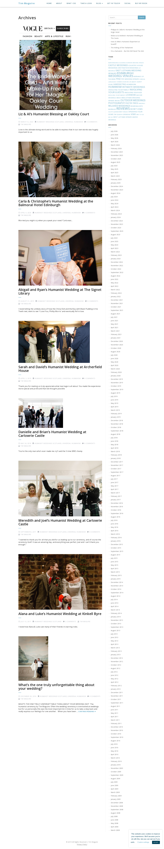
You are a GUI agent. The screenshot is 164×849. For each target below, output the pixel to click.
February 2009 (116, 796)
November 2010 (117, 730)
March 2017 (115, 493)
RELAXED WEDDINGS (119, 105)
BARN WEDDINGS (113, 63)
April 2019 (114, 407)
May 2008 (114, 823)
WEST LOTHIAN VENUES (122, 117)
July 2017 (114, 479)
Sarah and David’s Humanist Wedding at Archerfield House (60, 369)
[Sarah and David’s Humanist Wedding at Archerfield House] (60, 342)
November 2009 (117, 768)
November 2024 (117, 190)
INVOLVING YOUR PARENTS (116, 95)
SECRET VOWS (136, 109)
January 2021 (116, 338)
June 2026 (114, 135)
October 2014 (116, 589)
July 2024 (114, 197)
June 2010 (114, 747)
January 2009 (116, 799)
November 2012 (117, 661)
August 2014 (115, 596)
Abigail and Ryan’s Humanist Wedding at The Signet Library (59, 291)
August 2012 (115, 668)
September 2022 (117, 272)
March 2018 (115, 451)
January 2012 (116, 689)
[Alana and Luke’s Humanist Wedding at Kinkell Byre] (60, 582)
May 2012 (114, 679)
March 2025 (115, 176)
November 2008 (117, 806)
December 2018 (117, 420)
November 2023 (117, 224)
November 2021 (117, 303)
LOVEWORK (131, 95)
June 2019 (114, 400)
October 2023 (116, 228)
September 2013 (117, 627)
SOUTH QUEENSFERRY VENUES (118, 112)
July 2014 (114, 599)
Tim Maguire (26, 3)
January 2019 (116, 417)
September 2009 (117, 775)
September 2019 (117, 389)
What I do (71, 3)
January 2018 (116, 458)
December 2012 (117, 658)
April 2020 (114, 365)
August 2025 (115, 162)
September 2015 (117, 551)
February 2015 (116, 575)
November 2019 (117, 383)
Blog (99, 3)
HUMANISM (115, 86)
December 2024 (117, 186)
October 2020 (116, 348)
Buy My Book (141, 3)
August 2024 (115, 193)
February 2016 (116, 537)
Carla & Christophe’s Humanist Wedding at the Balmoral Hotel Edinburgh (55, 203)
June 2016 (114, 524)
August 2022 (115, 276)
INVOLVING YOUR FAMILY (118, 90)
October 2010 (116, 734)
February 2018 (116, 455)
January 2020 (116, 376)
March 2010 (115, 758)
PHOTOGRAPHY (116, 103)
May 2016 (114, 527)
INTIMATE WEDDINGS (133, 86)
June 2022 (114, 279)
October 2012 (116, 665)
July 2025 (114, 166)
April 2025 (114, 172)
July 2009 (114, 782)
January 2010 (116, 765)
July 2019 (114, 396)
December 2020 (117, 341)
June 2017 (114, 482)
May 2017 (114, 486)
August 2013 (115, 630)
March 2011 (115, 720)
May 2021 (114, 324)
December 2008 (117, 803)
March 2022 (115, 290)
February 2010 (116, 761)
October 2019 (116, 386)
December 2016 (117, 503)
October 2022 (116, 269)
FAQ (118, 78)
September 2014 (117, 593)
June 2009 (114, 785)
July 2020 (114, 355)
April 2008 (114, 827)
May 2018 (114, 444)
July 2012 (114, 672)
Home (49, 3)
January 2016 (116, 541)
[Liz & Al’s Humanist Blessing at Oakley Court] (60, 67)
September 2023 (117, 231)
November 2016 (117, 506)
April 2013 (114, 644)
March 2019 (115, 410)
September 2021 (117, 310)
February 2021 (116, 334)
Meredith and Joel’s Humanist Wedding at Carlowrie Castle (60, 522)
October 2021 (116, 307)
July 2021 (114, 317)
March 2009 (115, 792)
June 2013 (114, 637)
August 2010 (115, 741)
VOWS (133, 114)
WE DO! (110, 117)
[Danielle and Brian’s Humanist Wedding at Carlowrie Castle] (60, 413)
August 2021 (115, 314)
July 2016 (114, 520)
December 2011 (117, 692)
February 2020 (116, 372)
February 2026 (116, 148)
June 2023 (114, 241)
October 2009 (116, 772)
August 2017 (115, 475)
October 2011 (116, 699)
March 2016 (115, 534)
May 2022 (114, 283)
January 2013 (116, 655)
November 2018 (117, 424)
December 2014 (117, 582)
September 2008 (117, 809)
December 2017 (117, 462)
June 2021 (114, 321)
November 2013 (117, 620)
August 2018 (115, 434)
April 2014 (114, 606)
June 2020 (114, 358)
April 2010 (114, 754)
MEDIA (118, 98)
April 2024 (114, 207)
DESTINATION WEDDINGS (128, 68)
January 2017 (116, 500)
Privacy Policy (82, 844)
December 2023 (117, 221)
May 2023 (114, 245)
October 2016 (116, 510)
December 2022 (117, 262)
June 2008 (114, 820)
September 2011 (117, 703)
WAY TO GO (140, 114)
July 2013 (114, 634)
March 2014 (115, 610)
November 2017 (117, 465)
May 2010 (114, 751)
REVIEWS (123, 108)
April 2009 (114, 789)
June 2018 (114, 441)
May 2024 (114, 203)
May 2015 (114, 565)
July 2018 (114, 438)
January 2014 (116, 617)
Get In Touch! (113, 3)
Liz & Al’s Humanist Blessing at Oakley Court (53, 114)
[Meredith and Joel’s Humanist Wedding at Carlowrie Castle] (60, 488)
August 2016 (115, 517)
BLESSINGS (122, 63)
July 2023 (114, 238)
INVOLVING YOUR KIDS (133, 92)
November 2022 (117, 265)
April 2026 (114, 142)
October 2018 (116, 427)
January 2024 (116, 217)
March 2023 (115, 252)
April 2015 (114, 568)
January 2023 (116, 259)
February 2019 (116, 414)
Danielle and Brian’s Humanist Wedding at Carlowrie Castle (52, 434)
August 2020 (115, 352)
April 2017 (114, 489)
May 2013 (114, 641)
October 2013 (116, 624)
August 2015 (115, 555)
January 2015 (116, 579)
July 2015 (114, 558)
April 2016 (114, 531)
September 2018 (117, 431)
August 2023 (115, 234)
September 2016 (117, 513)
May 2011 (114, 713)
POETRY (128, 103)
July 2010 (114, 744)
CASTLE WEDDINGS (118, 65)
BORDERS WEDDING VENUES (135, 63)
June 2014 (114, 603)
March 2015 (115, 572)
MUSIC (117, 100)
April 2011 (114, 716)
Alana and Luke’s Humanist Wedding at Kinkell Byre (59, 613)
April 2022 (114, 286)
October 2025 (116, 159)
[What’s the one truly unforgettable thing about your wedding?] (60, 658)
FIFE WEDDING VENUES (130, 79)
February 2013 (116, 651)
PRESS (135, 103)
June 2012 (114, 675)
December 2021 (117, 300)
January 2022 (116, 296)
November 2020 (117, 345)
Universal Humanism (74, 122)
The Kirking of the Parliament (122, 48)
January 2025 (116, 183)
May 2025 (114, 169)
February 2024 (116, 214)
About (59, 3)
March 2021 (115, 331)
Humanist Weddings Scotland (50, 122)
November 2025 (117, 155)
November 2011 (117, 696)
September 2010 (117, 737)
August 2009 (115, 778)
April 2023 (114, 248)
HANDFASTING (119, 84)
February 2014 (116, 613)
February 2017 (116, 496)
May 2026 (114, 138)
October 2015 (116, 548)
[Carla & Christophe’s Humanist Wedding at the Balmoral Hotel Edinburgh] (60, 169)
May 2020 (114, 362)
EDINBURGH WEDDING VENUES (121, 74)
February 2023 (116, 255)
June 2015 (114, 562)
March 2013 (115, 648)
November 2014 (117, 586)
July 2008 (114, 816)
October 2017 (116, 469)
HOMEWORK (131, 84)
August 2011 (115, 706)
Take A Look (86, 3)
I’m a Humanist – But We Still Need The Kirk (127, 51)
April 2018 (114, 448)
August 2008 (115, 813)
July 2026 (114, 131)
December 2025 (117, 152)
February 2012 (116, 686)
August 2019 (115, 393)
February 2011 (116, 723)
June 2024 (114, 200)
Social (128, 3)
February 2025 (116, 179)
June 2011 (114, 710)
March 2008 (115, 830)
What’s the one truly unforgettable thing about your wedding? (56, 687)
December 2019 (117, 379)
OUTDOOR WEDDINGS (133, 100)
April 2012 (114, 682)
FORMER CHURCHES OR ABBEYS (127, 82)
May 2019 (114, 403)
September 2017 (117, 472)
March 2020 (115, 369)
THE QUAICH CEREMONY (122, 114)
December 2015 (117, 544)
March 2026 (115, 145)
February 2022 (116, 293)
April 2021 (114, 327)
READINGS (142, 103)
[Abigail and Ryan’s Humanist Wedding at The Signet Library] (60, 258)
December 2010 (117, 727)
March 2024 (115, 210)
